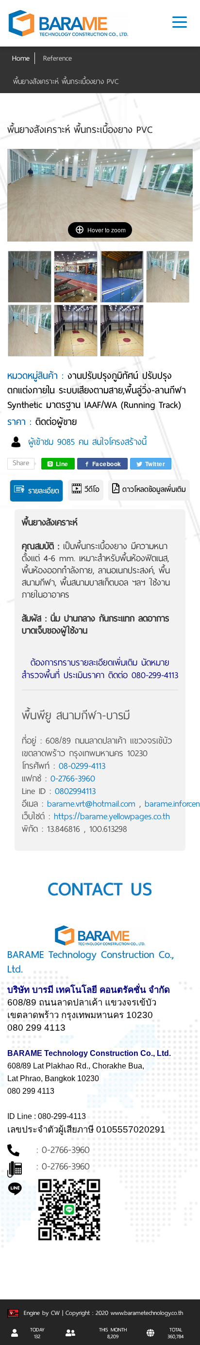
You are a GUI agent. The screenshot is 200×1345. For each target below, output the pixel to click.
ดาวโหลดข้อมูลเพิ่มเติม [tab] (152, 489)
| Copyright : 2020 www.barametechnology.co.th (122, 1313)
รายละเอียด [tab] (42, 491)
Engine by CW (40, 1313)
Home (21, 58)
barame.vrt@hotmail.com (91, 803)
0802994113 (75, 791)
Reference (57, 58)
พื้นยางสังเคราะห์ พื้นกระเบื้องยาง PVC (65, 81)
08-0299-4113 (82, 766)
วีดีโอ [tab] (91, 489)
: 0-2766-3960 (63, 1150)
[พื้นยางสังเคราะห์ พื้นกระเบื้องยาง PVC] (30, 282)
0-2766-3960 (72, 778)
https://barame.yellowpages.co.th (112, 816)
